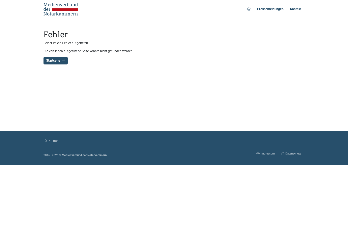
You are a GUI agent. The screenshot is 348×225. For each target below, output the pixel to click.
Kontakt (295, 9)
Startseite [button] (53, 60)
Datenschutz (293, 153)
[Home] (45, 140)
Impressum (268, 153)
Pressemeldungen (270, 9)
